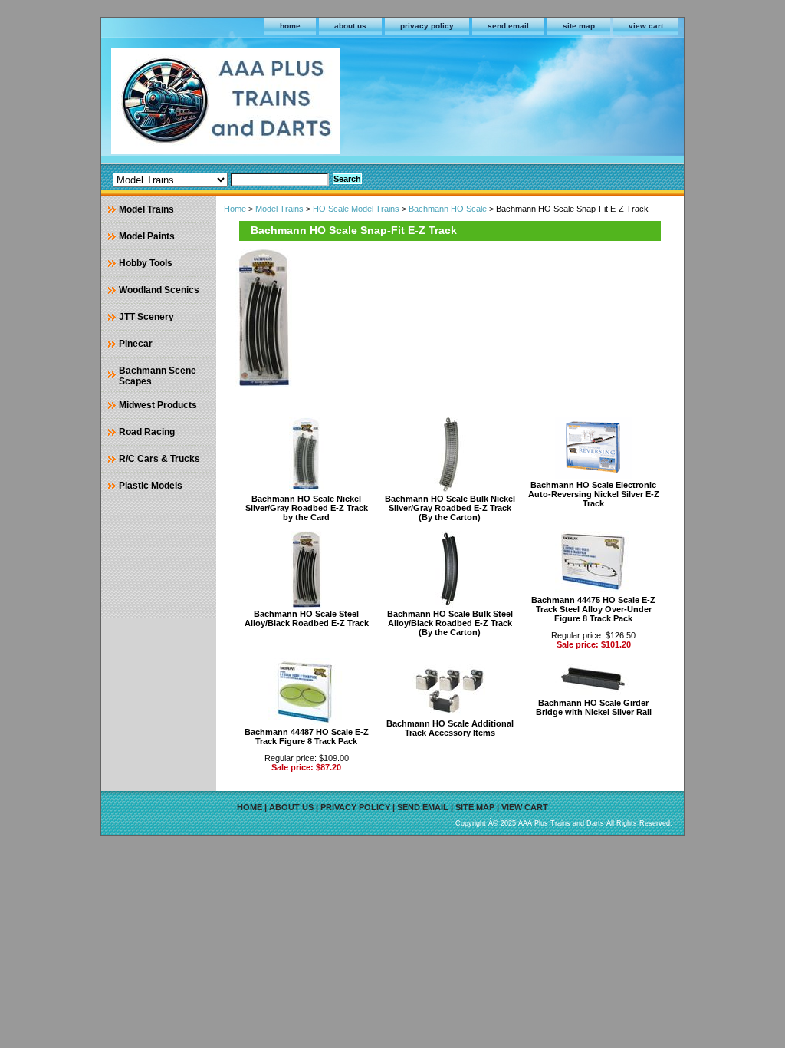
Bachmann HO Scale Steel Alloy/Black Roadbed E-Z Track (307, 618)
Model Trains (279, 208)
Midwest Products (158, 405)
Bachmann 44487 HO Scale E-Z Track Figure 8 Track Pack (307, 736)
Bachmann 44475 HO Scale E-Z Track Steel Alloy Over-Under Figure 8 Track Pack (593, 609)
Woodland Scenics (159, 290)
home (290, 25)
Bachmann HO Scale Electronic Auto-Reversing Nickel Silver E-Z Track (593, 494)
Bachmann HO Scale (448, 208)
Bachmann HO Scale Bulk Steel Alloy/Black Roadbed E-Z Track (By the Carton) (450, 623)
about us (350, 25)
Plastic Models (150, 485)
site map (579, 25)
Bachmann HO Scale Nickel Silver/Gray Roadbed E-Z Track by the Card (306, 508)
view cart (646, 25)
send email (508, 25)
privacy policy (427, 25)
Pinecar (136, 343)
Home (235, 208)
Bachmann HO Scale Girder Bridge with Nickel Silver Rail (594, 707)
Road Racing (147, 432)
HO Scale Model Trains (356, 208)
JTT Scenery (146, 316)
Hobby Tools (145, 263)
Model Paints (147, 236)
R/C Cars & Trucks (159, 458)
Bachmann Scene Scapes (157, 376)
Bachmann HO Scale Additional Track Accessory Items (450, 728)
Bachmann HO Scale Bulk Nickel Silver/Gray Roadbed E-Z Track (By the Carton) (450, 508)
